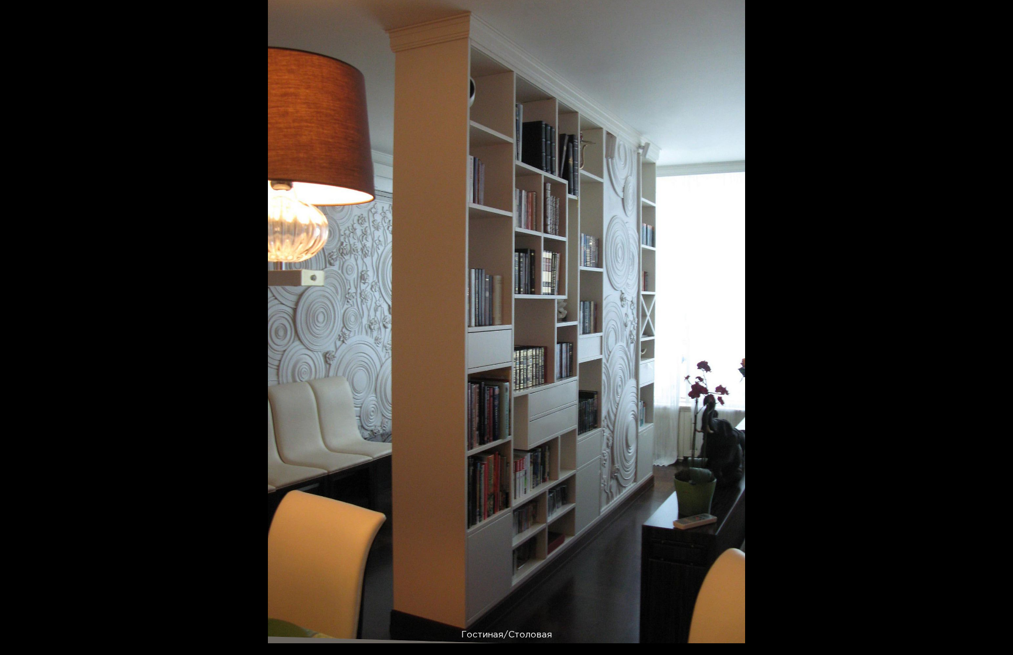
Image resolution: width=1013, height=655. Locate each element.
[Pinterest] (641, 627)
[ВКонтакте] (670, 627)
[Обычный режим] (23, 23)
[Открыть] (1006, 64)
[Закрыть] (995, 17)
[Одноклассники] (698, 627)
